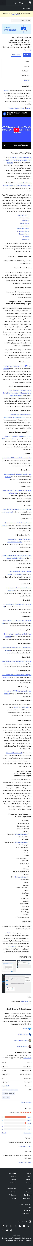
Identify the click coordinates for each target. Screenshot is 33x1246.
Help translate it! (16, 14)
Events (13, 1192)
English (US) (5, 1086)
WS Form (26, 237)
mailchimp (11, 1093)
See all (4, 1133)
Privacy (28, 1183)
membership (5, 1097)
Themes (13, 1176)
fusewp (29, 50)
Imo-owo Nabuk (22, 1046)
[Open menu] (3, 2)
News (29, 1176)
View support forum (25, 1146)
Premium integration (21, 834)
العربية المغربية (22, 1221)
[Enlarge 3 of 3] (29, 976)
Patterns (13, 1183)
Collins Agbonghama (21, 1040)
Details (27, 62)
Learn (29, 1189)
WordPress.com (25, 1204)
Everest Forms (24, 234)
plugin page (24, 1001)
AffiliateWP (25, 707)
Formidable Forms (23, 228)
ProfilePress (12, 946)
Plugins (13, 1180)
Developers (27, 1195)
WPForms (25, 220)
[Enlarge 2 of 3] (13, 962)
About (29, 1173)
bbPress (27, 1210)
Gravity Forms (24, 218)
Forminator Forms (23, 231)
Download (27, 54)
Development (25, 75)
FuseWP (6, 90)
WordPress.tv (26, 1198)
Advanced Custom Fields (14, 753)
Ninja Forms (25, 226)
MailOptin (8, 933)
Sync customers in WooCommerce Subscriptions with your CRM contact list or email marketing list (17, 393)
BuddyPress (26, 1213)
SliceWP (16, 707)
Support (26, 80)
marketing (5, 1093)
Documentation (20, 108)
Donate (12, 1195)
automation (15, 1090)
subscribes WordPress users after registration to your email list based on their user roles (17, 160)
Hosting (28, 1180)
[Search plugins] (12, 20)
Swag (13, 1198)
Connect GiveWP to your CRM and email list (16, 458)
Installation (25, 71)
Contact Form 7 (23, 215)
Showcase (12, 1173)
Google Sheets (6, 1090)
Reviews (26, 66)
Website (11, 108)
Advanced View (26, 1102)
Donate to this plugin (24, 1162)
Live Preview (16, 54)
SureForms (25, 239)
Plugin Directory (26, 8)
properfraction (23, 1034)
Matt (28, 1207)
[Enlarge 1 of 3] (29, 962)
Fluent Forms (24, 223)
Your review (27, 1133)
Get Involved (11, 1189)
